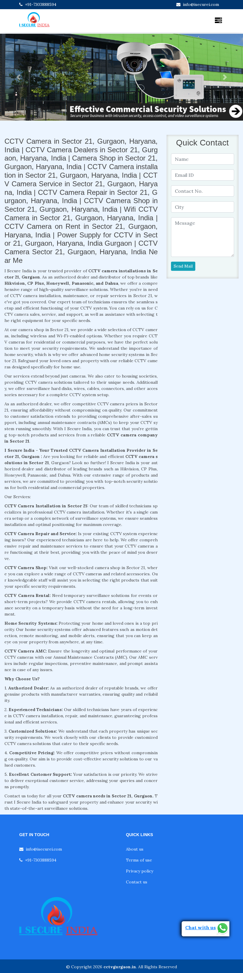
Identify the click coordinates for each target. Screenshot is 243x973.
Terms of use (139, 860)
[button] (18, 77)
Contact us (136, 882)
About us (134, 849)
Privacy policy (139, 871)
